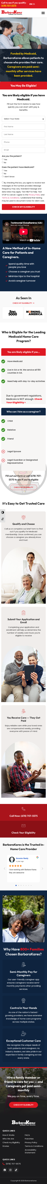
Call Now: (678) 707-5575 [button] (24, 815)
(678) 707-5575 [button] (8, 5)
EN (30, 4)
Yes (5, 159)
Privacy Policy (34, 194)
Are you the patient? (12, 156)
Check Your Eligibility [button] (23, 832)
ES (34, 4)
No (5, 162)
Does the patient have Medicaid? (18, 167)
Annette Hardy (22, 858)
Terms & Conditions (10, 197)
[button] (43, 13)
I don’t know (9, 176)
